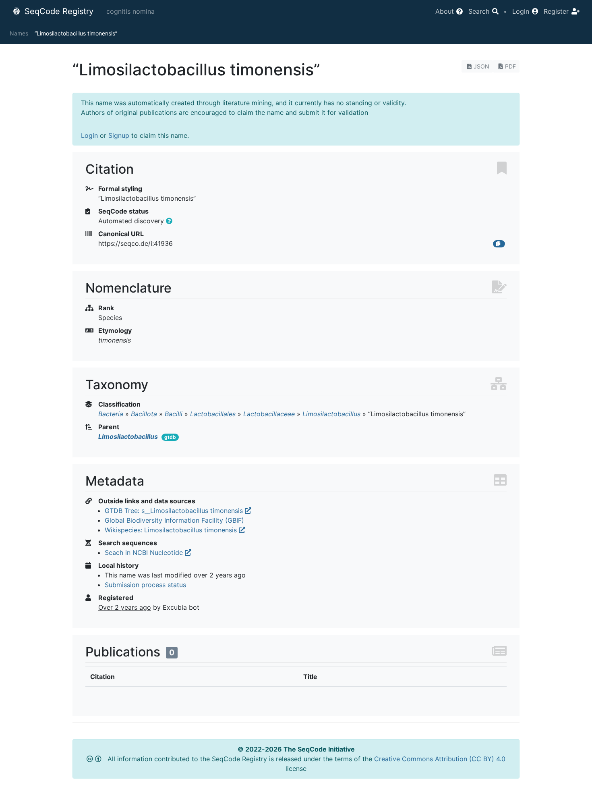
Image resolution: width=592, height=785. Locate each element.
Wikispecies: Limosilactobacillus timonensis (172, 530)
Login (89, 135)
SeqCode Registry (57, 11)
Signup (118, 135)
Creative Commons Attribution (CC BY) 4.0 (439, 759)
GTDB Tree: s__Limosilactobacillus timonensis (175, 511)
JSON (481, 66)
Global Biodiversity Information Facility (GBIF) (174, 520)
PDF (510, 66)
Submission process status (145, 585)
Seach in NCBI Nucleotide (145, 552)
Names (19, 33)
